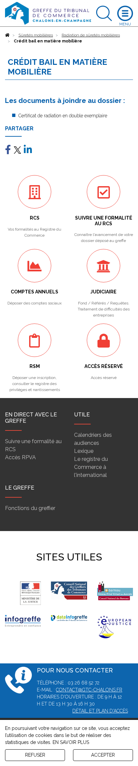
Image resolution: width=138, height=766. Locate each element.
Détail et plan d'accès (100, 711)
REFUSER (35, 755)
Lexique (83, 451)
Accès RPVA (20, 457)
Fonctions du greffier (30, 508)
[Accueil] (7, 35)
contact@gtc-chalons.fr (89, 689)
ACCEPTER (103, 755)
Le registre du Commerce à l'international (91, 467)
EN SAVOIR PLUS (71, 742)
